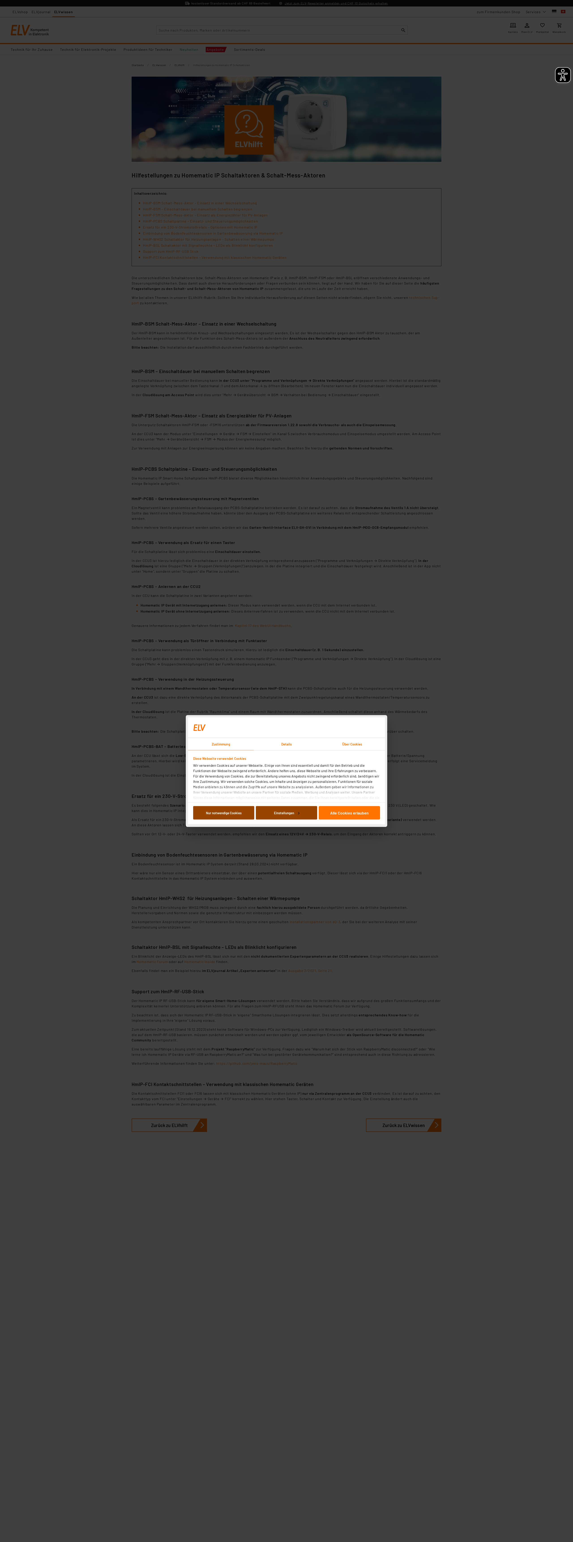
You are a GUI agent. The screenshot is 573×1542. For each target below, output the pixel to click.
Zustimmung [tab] (221, 744)
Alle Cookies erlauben (349, 812)
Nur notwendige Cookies (224, 813)
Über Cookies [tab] (352, 744)
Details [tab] (286, 744)
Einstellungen (284, 813)
